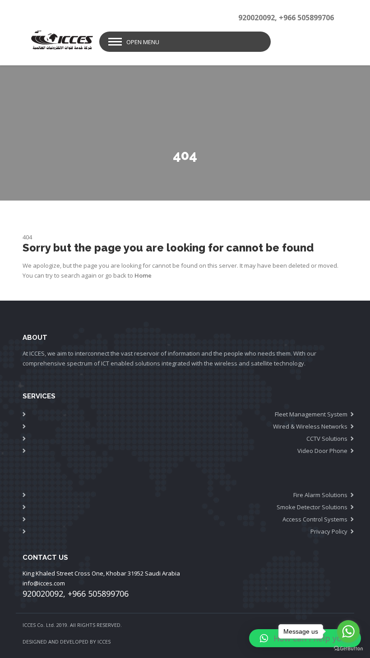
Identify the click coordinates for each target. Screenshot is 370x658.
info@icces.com (44, 583)
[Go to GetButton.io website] (348, 649)
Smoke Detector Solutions (312, 507)
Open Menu (142, 42)
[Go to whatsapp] (348, 631)
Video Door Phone (322, 451)
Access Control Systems (314, 519)
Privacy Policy (328, 531)
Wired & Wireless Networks (310, 426)
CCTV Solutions (326, 438)
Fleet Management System (311, 414)
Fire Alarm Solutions (320, 495)
